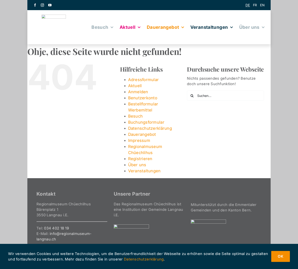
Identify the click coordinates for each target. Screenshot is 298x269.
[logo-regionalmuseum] (54, 16)
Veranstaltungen (144, 170)
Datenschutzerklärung (150, 128)
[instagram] (42, 5)
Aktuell (135, 85)
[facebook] (35, 5)
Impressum (139, 140)
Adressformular (143, 79)
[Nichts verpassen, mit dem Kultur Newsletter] (149, 5)
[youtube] (49, 5)
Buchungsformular (146, 122)
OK (280, 256)
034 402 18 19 (56, 228)
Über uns (137, 164)
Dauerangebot (142, 134)
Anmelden (138, 91)
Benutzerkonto (143, 97)
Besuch (135, 116)
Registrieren (140, 158)
